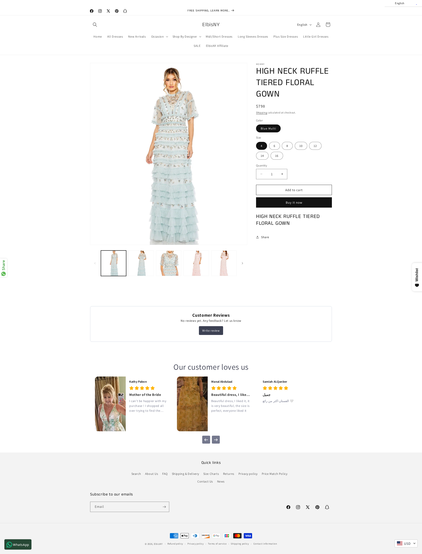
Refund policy (175, 543)
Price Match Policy (274, 474)
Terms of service (217, 543)
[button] (95, 24)
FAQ (165, 474)
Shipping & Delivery (185, 474)
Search (136, 474)
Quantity (261, 165)
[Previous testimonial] (206, 440)
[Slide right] (242, 263)
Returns (228, 474)
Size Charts (211, 474)
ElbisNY (158, 543)
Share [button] (265, 237)
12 (315, 146)
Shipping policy (240, 543)
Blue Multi (268, 128)
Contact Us (205, 481)
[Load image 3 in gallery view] (168, 263)
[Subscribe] (164, 507)
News (221, 481)
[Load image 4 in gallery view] (196, 263)
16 (276, 155)
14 (262, 155)
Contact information (265, 543)
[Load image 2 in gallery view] (141, 263)
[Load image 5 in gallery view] (223, 263)
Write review (211, 331)
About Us (151, 474)
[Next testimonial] (216, 440)
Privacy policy (248, 474)
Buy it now (294, 202)
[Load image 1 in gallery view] (113, 263)
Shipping (261, 112)
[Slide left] (95, 263)
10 (301, 146)
